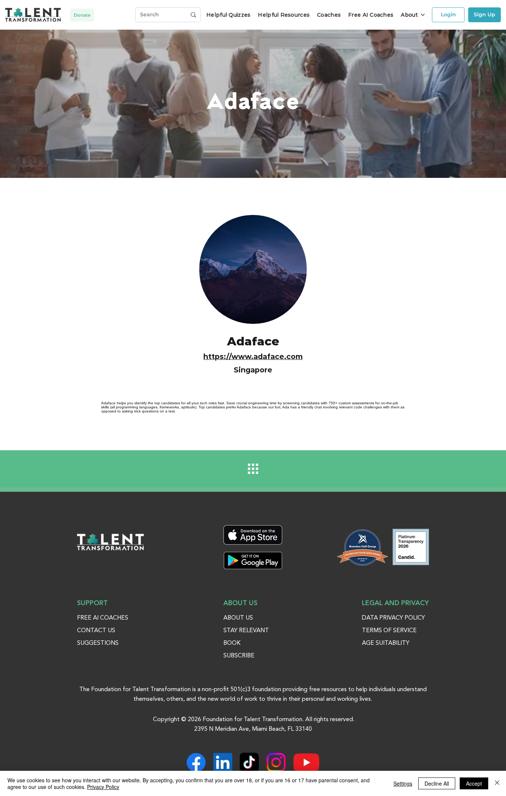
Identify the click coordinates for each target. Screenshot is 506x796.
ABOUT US (238, 618)
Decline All (437, 783)
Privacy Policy (103, 786)
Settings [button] (402, 783)
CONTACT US (96, 631)
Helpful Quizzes (228, 14)
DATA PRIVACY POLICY (393, 618)
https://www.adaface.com (253, 356)
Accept (474, 783)
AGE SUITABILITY (385, 643)
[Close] (497, 783)
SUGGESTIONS (98, 643)
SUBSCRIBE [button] (238, 656)
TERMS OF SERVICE (389, 631)
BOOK (231, 643)
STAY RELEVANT (246, 631)
